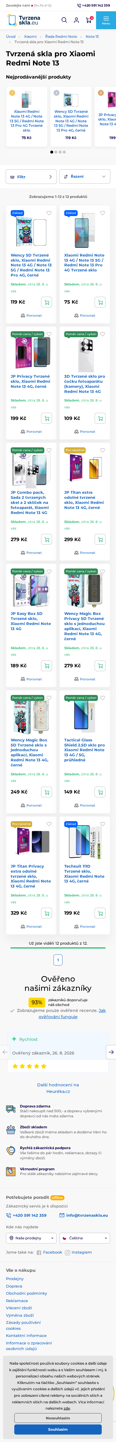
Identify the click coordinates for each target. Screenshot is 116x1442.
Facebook (52, 1252)
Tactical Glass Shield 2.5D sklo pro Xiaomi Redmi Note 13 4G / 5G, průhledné (84, 750)
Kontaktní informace (26, 1335)
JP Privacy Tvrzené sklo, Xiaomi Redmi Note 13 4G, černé (30, 381)
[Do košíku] (46, 302)
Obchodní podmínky (26, 1293)
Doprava (14, 1286)
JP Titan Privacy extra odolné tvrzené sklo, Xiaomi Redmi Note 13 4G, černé (31, 876)
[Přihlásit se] (76, 20)
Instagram (82, 1252)
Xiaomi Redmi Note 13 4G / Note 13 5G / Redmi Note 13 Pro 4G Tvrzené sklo (27, 120)
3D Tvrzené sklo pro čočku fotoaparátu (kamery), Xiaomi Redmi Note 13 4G (84, 384)
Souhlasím (58, 1429)
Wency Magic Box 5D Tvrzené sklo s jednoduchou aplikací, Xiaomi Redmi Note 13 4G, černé (29, 752)
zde (67, 1408)
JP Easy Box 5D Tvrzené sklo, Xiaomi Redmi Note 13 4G (31, 621)
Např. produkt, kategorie (44, 58)
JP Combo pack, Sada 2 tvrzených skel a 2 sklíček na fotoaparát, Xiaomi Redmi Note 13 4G (30, 502)
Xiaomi (30, 36)
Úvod (10, 36)
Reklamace (17, 1300)
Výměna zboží (20, 1315)
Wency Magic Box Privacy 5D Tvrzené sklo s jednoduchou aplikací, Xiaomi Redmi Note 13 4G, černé (84, 626)
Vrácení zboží (19, 1307)
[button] (64, 20)
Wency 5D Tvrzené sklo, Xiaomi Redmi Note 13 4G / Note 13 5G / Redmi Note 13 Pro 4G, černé (71, 120)
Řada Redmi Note (61, 36)
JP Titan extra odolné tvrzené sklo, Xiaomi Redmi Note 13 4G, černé (84, 500)
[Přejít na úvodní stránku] (24, 20)
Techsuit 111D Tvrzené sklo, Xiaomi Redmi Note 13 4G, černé (84, 874)
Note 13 (92, 36)
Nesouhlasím (58, 1418)
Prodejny (14, 1278)
